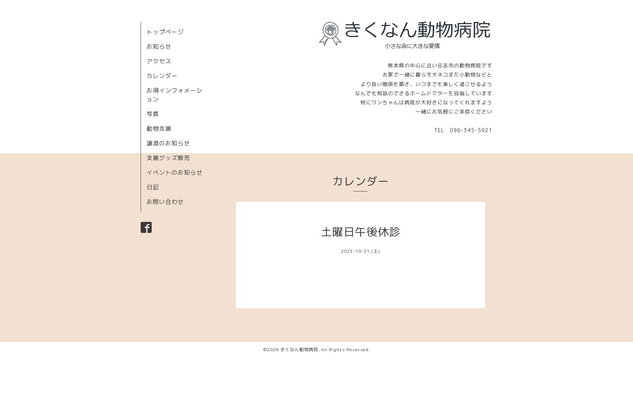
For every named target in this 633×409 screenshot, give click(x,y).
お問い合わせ (165, 202)
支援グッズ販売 (168, 158)
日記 (153, 187)
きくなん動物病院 (299, 349)
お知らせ (159, 46)
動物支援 (159, 128)
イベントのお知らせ (175, 172)
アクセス (159, 61)
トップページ (165, 32)
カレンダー (162, 76)
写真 (153, 114)
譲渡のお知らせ (168, 143)
